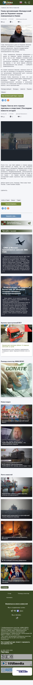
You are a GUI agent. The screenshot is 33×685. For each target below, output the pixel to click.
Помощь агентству (23, 593)
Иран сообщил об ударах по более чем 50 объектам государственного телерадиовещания (16, 290)
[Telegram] (5, 100)
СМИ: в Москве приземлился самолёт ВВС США (15, 250)
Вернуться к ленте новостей (16, 604)
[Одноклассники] (8, 100)
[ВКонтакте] (3, 100)
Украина (29, 89)
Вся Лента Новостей (13, 7)
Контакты (9, 597)
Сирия (18, 200)
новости (22, 89)
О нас (9, 593)
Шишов (3, 92)
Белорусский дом (6, 89)
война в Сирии (5, 200)
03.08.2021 (7, 19)
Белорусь (15, 89)
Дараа (13, 200)
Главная (3, 7)
